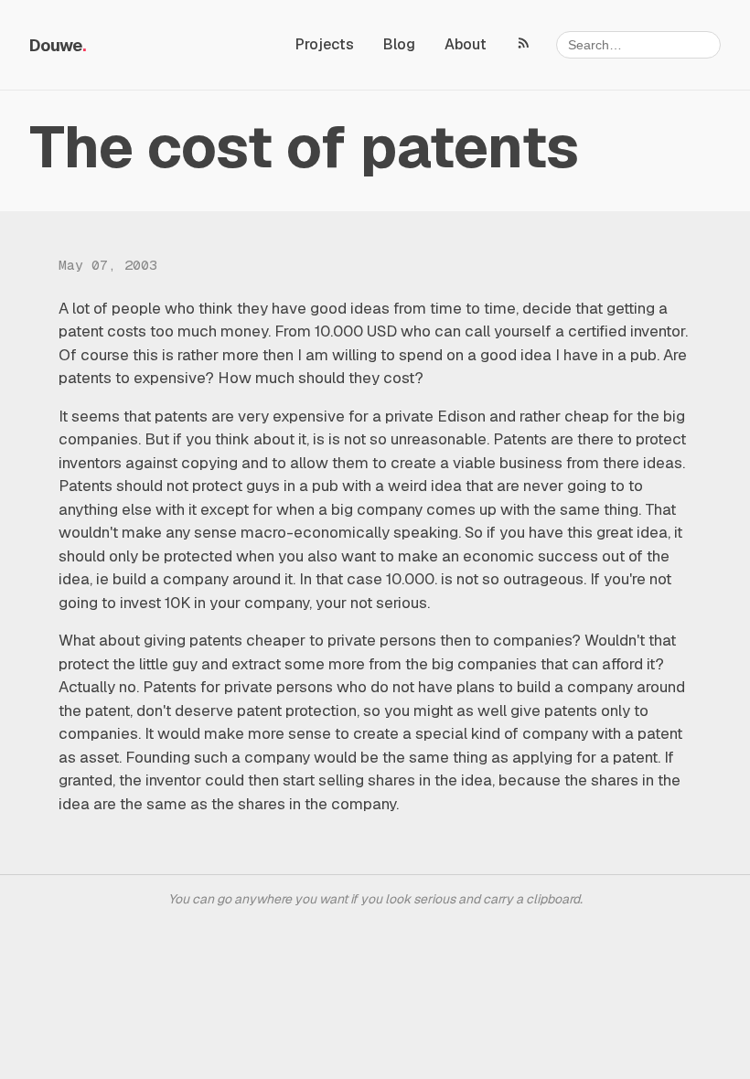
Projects (324, 44)
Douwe (55, 45)
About (466, 44)
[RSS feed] (524, 42)
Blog (399, 44)
